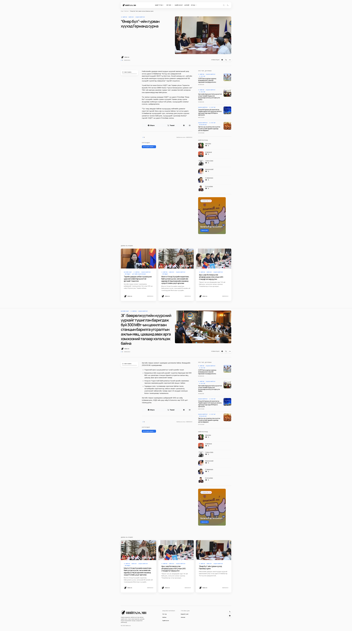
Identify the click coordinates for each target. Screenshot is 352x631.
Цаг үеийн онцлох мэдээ (139, 274)
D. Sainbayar (208, 152)
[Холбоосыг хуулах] (230, 59)
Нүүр (122, 11)
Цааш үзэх (204, 230)
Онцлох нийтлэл (140, 17)
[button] (224, 5)
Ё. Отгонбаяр (209, 186)
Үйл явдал (127, 274)
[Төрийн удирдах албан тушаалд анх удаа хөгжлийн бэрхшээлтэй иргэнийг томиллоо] (138, 259)
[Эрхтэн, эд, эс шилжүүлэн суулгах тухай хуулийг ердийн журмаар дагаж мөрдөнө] (227, 126)
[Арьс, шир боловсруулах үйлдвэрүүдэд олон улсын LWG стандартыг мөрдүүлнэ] (213, 259)
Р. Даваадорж (209, 178)
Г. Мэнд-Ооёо (209, 161)
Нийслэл (131, 17)
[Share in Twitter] (226, 59)
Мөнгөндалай (209, 169)
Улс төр (203, 76)
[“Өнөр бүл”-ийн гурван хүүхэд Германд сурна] (213, 550)
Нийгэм (126, 11)
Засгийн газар (128, 272)
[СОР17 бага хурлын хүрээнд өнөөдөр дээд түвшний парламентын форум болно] (227, 77)
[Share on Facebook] (222, 59)
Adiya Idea (208, 143)
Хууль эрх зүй (202, 124)
